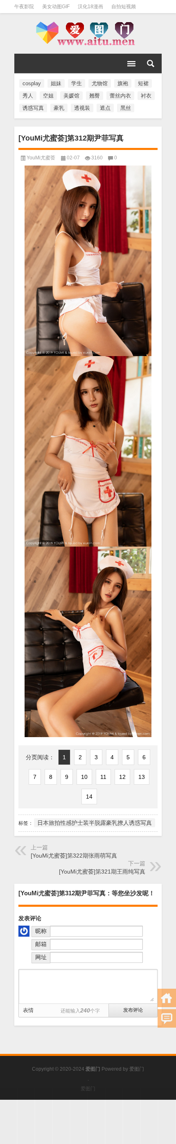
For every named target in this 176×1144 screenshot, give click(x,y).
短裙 (143, 83)
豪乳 (59, 108)
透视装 (82, 108)
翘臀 (94, 96)
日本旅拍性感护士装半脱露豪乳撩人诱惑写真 (94, 822)
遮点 (105, 108)
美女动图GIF (56, 6)
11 (103, 777)
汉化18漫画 (90, 6)
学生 (76, 83)
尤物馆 (100, 83)
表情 (28, 1010)
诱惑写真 (33, 108)
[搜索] (151, 63)
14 (89, 796)
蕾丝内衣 (120, 96)
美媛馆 (71, 96)
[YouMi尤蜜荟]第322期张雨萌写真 (74, 855)
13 (141, 777)
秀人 (28, 96)
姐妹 (56, 83)
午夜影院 (24, 6)
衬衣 (146, 96)
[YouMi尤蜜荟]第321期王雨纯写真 (102, 871)
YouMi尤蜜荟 (41, 158)
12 (122, 777)
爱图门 (136, 1069)
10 (84, 777)
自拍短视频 (123, 6)
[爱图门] (88, 33)
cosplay (32, 83)
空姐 (48, 96)
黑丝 (125, 108)
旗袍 (122, 83)
